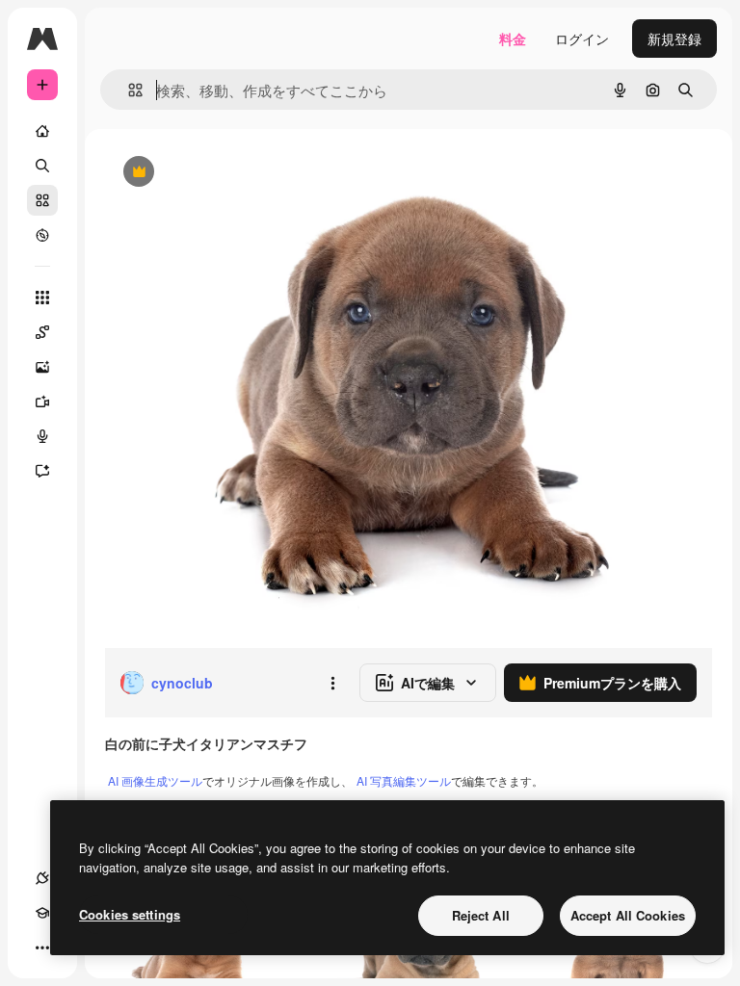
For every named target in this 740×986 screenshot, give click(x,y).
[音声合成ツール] (42, 436)
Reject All (481, 915)
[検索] (42, 165)
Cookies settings (129, 914)
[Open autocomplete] (127, 90)
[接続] (42, 878)
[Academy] (42, 912)
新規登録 (674, 38)
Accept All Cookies (627, 915)
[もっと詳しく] (42, 235)
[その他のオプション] (332, 682)
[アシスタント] (42, 470)
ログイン (582, 38)
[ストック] (42, 200)
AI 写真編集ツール (404, 780)
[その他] (42, 947)
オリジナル (236, 173)
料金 (512, 38)
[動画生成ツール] (42, 401)
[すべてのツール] (42, 297)
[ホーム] (42, 131)
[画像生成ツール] (42, 366)
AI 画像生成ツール (155, 780)
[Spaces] (42, 332)
